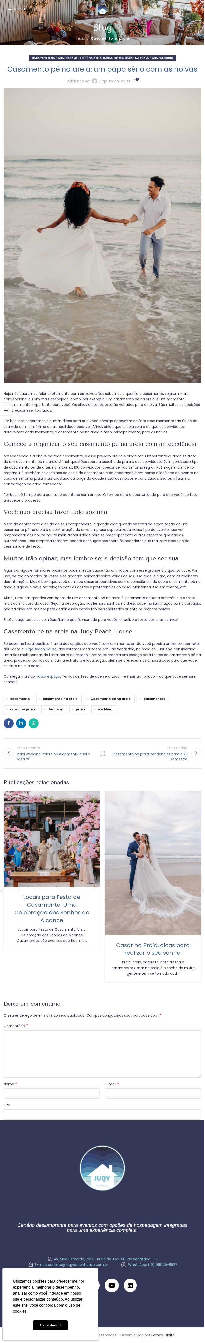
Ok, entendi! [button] (50, 1325)
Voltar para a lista (102, 753)
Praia (154, 58)
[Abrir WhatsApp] (192, 1330)
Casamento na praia (110, 38)
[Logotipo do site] (103, 8)
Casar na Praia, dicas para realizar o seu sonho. (153, 949)
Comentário (16, 1026)
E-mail (112, 1084)
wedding (105, 709)
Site (7, 1105)
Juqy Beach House (115, 81)
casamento (20, 699)
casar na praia (136, 58)
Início (80, 38)
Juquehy (55, 709)
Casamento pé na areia (111, 699)
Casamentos (113, 58)
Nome (10, 1084)
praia (80, 709)
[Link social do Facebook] (9, 723)
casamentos (154, 699)
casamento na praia (60, 699)
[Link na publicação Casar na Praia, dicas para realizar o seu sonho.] (153, 863)
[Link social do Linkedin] (21, 723)
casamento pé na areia (84, 58)
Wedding (167, 58)
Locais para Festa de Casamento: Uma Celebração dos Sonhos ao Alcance (52, 908)
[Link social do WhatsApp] (34, 723)
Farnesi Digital (164, 1335)
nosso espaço (48, 676)
